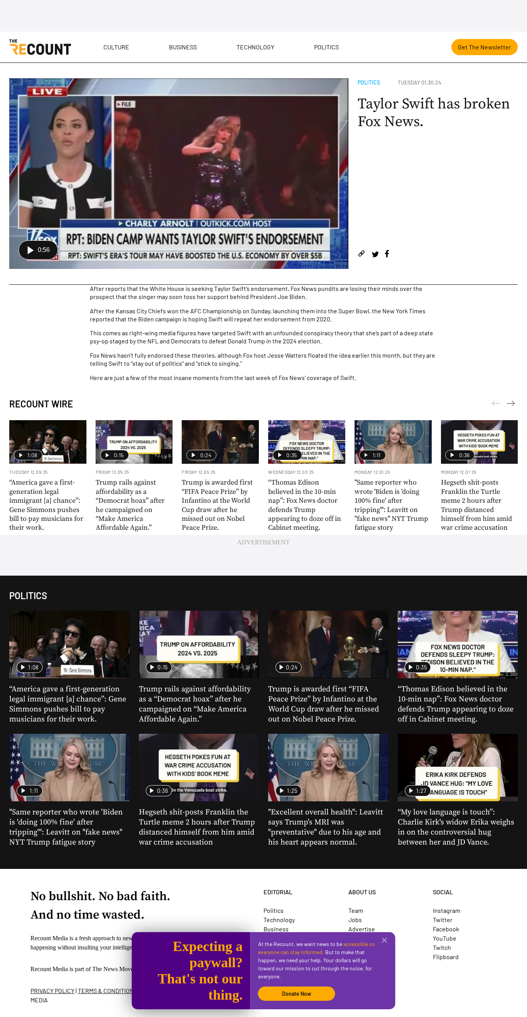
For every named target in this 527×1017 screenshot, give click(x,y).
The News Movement (118, 969)
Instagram (446, 910)
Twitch (442, 947)
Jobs (355, 919)
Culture (116, 47)
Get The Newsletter (484, 47)
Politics (326, 47)
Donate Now (296, 993)
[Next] (496, 405)
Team (355, 910)
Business (183, 47)
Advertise (361, 929)
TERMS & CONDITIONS (107, 990)
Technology (255, 47)
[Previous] (511, 405)
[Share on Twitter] (375, 254)
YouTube (444, 938)
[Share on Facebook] (387, 254)
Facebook (446, 929)
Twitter (443, 919)
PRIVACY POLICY (52, 990)
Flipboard (446, 956)
